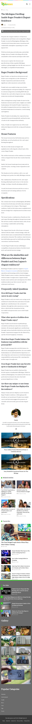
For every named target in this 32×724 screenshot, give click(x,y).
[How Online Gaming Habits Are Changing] (6, 561)
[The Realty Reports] (7, 4)
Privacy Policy (20, 721)
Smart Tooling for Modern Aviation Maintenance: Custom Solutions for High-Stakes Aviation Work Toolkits (21, 575)
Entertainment (4, 697)
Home (3, 10)
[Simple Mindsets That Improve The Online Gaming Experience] (6, 553)
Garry (4, 25)
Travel (2, 711)
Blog (7, 10)
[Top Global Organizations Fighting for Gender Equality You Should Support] (8, 484)
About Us (8, 721)
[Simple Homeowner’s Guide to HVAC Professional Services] (6, 606)
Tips (2, 708)
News (2, 702)
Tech (2, 705)
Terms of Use (27, 721)
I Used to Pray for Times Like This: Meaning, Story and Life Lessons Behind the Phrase (20, 590)
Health (2, 700)
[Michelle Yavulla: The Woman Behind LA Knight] (24, 484)
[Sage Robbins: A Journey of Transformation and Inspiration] (8, 504)
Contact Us (13, 721)
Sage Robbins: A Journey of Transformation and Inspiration (8, 510)
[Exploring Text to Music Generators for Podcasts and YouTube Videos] (6, 568)
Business (3, 694)
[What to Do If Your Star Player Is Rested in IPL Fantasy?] (6, 613)
